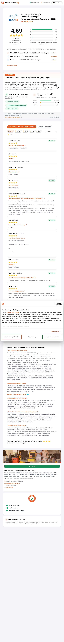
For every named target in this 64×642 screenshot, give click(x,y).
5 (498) (18, 131)
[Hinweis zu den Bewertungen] (28, 394)
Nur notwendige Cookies (11, 337)
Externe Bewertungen (44, 127)
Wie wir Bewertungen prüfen (13, 117)
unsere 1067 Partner (13, 312)
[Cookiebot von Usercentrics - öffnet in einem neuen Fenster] (55, 304)
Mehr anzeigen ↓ (12, 65)
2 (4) (38, 131)
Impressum (9, 487)
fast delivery (12, 185)
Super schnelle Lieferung (16, 225)
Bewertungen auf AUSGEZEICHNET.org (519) (22, 127)
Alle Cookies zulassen (52, 337)
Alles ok (11, 264)
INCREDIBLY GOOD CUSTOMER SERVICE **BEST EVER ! (25, 198)
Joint (10, 158)
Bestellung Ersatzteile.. (16, 238)
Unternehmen (35, 3)
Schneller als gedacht (15, 291)
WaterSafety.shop (27, 21)
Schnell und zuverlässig (16, 145)
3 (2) (32, 131)
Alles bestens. (13, 172)
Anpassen (31, 337)
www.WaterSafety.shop (13, 483)
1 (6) (10, 134)
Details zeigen (55, 331)
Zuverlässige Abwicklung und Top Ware (21, 278)
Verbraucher (46, 3)
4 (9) (25, 131)
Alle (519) (10, 131)
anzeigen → (54, 53)
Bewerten (32, 466)
